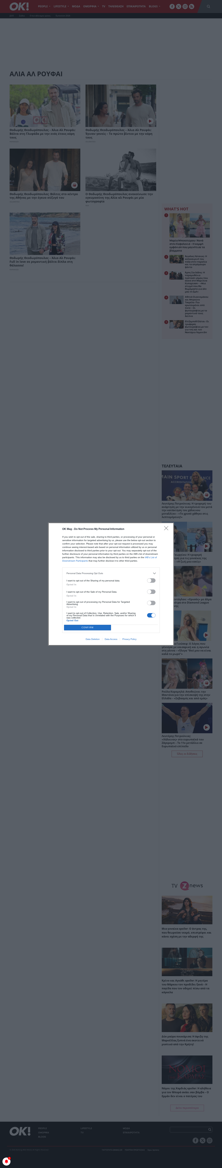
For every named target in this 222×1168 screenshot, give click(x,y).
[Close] (167, 529)
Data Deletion (93, 639)
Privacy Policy (129, 639)
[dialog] (111, 584)
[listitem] (111, 573)
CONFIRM (88, 627)
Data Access (111, 639)
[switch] (151, 580)
